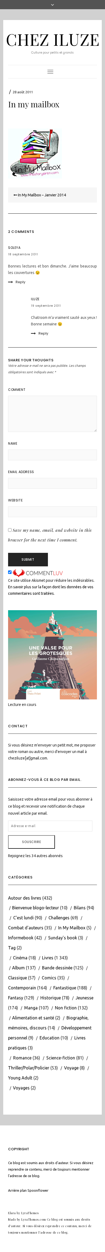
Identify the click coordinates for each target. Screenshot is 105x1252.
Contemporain (22, 987)
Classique (17, 977)
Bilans (80, 907)
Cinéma (20, 957)
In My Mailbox (71, 927)
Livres (47, 957)
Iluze (35, 299)
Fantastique (64, 987)
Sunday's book (62, 937)
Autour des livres (24, 898)
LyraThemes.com (33, 1219)
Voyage (71, 1067)
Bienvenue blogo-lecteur (35, 907)
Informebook (20, 937)
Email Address (21, 472)
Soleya (14, 247)
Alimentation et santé (33, 1017)
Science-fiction (60, 1057)
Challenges (58, 917)
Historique (50, 997)
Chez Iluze (52, 39)
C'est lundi (23, 917)
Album (18, 967)
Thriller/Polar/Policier (28, 1067)
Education (50, 1037)
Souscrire (31, 842)
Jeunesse (84, 997)
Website (15, 500)
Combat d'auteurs (25, 927)
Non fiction (66, 1007)
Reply (20, 282)
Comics (49, 977)
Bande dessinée (57, 967)
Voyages (21, 1087)
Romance (22, 1057)
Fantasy (15, 997)
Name (12, 443)
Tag (12, 947)
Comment (16, 389)
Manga (31, 1007)
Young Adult (20, 1077)
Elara (12, 1213)
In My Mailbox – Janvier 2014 (41, 195)
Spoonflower (37, 1190)
